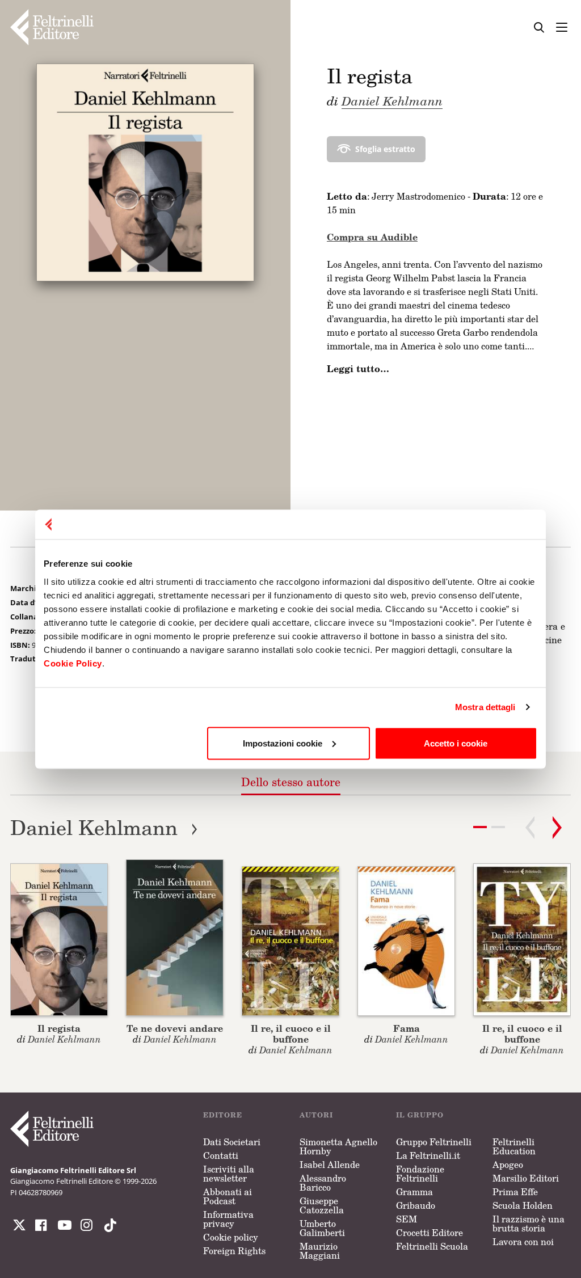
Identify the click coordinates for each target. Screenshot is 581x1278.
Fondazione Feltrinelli (420, 1173)
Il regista (59, 1028)
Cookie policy (230, 1237)
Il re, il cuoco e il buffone (291, 1033)
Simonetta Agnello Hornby (338, 1146)
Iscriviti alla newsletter (228, 1173)
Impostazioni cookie (282, 743)
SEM (406, 1219)
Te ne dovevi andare (175, 1028)
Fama (406, 1028)
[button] (498, 827)
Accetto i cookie (455, 743)
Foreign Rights (234, 1251)
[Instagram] (108, 1225)
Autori (316, 1115)
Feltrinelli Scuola (432, 1246)
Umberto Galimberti (322, 1228)
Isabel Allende (330, 1164)
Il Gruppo (420, 1115)
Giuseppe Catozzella (322, 1205)
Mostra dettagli (485, 707)
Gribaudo (415, 1205)
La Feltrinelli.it (428, 1155)
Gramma (414, 1192)
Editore (222, 1115)
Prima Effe (515, 1192)
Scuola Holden (522, 1205)
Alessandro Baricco (323, 1182)
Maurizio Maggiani (320, 1250)
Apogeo (507, 1164)
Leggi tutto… (358, 369)
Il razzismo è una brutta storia (528, 1223)
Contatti (220, 1155)
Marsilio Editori (525, 1178)
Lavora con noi (523, 1242)
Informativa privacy (228, 1219)
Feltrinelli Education (514, 1146)
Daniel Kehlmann (392, 100)
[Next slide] (557, 827)
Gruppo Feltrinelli (433, 1142)
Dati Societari (231, 1142)
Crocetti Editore (429, 1232)
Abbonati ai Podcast (227, 1196)
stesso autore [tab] (290, 781)
